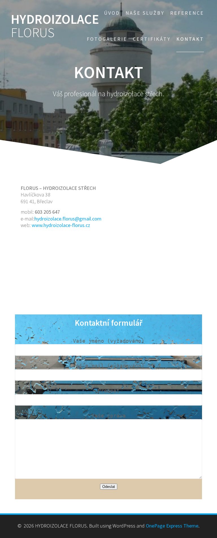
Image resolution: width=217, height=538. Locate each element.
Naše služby (144, 13)
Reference (187, 13)
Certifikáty (152, 39)
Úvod (112, 13)
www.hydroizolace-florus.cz (61, 225)
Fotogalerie (107, 39)
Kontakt (190, 39)
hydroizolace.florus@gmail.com (67, 218)
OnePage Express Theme (172, 525)
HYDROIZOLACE (55, 26)
